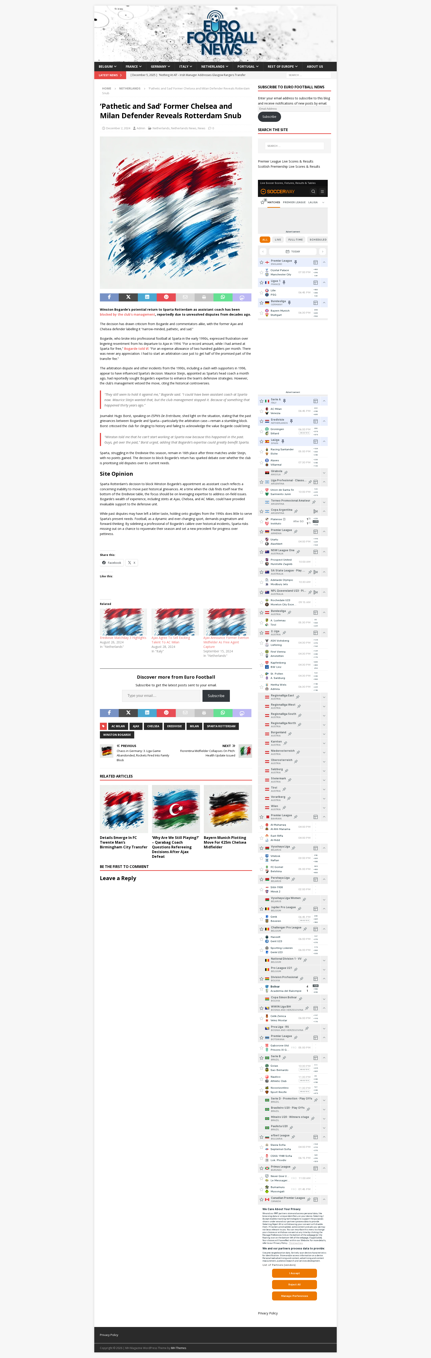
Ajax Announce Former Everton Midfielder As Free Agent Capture (226, 642)
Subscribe (216, 695)
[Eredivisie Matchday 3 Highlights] (123, 622)
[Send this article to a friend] (185, 297)
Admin (141, 128)
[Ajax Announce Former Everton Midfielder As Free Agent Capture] (227, 622)
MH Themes (178, 1348)
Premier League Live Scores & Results (285, 161)
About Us (315, 66)
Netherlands (212, 66)
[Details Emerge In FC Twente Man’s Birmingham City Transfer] (124, 809)
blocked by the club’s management (127, 314)
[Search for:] (308, 75)
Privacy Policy (268, 1313)
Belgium (106, 66)
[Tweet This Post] (128, 297)
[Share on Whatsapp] (222, 297)
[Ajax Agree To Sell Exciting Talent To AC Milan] (175, 622)
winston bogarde (117, 735)
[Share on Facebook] (109, 297)
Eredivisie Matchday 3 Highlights (123, 638)
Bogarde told (136, 348)
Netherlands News (183, 128)
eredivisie (174, 726)
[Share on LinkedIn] (147, 297)
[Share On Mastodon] (242, 297)
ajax (136, 726)
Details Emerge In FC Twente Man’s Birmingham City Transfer (123, 842)
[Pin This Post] (166, 297)
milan (194, 726)
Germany (158, 66)
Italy (183, 66)
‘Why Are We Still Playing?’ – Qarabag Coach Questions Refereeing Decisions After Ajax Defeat (175, 847)
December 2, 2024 (118, 128)
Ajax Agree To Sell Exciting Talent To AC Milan (171, 640)
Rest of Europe (281, 66)
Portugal (246, 66)
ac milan (118, 726)
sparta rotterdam (221, 726)
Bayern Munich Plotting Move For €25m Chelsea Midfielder (225, 842)
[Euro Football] (215, 59)
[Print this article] (204, 297)
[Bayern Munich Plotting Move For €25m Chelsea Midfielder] (228, 809)
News (201, 128)
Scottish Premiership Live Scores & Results (289, 166)
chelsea (153, 726)
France (132, 66)
